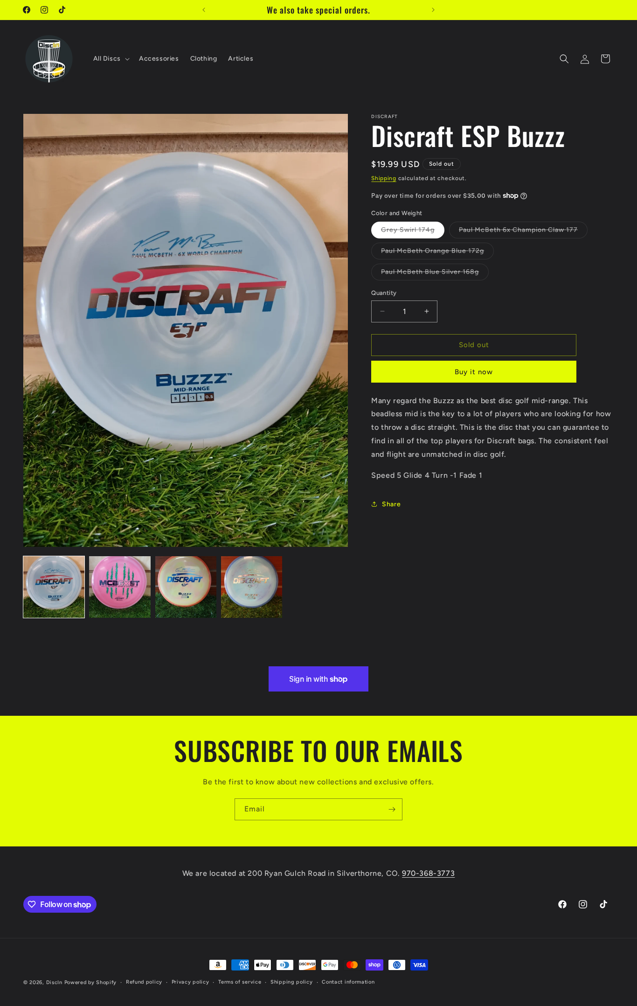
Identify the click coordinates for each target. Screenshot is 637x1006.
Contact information (348, 982)
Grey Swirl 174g (412, 231)
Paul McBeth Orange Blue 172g (437, 252)
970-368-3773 (428, 873)
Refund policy (144, 982)
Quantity (383, 292)
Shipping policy (291, 982)
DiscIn (54, 982)
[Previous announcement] (204, 10)
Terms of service (239, 982)
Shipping (383, 178)
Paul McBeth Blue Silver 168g (435, 273)
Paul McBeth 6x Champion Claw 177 (523, 231)
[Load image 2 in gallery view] (119, 586)
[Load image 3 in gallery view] (185, 586)
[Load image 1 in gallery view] (53, 586)
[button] (110, 59)
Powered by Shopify (90, 982)
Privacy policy (190, 982)
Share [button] (391, 504)
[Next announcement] (433, 10)
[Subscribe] (391, 809)
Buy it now (474, 372)
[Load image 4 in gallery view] (251, 586)
